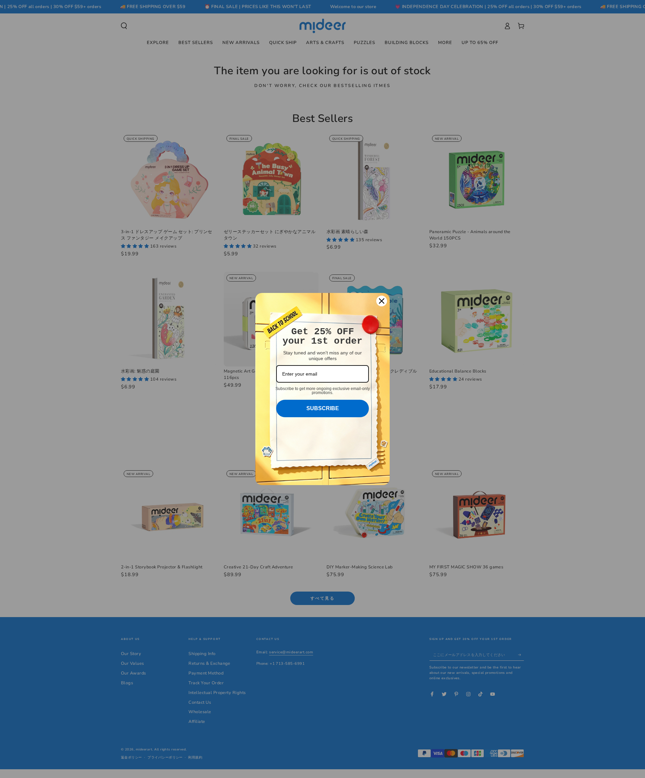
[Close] (382, 301)
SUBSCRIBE (322, 408)
